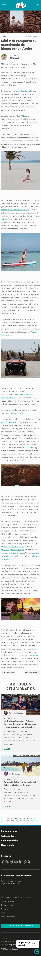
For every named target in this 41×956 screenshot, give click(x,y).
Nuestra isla (8, 845)
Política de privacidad (11, 944)
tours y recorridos (18, 413)
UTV (6, 524)
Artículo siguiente (31, 672)
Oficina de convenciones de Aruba (16, 897)
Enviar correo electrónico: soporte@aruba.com (13, 882)
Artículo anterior (9, 672)
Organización (7, 905)
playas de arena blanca (24, 91)
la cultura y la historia (14, 546)
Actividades (7, 835)
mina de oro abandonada (12, 553)
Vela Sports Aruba (9, 422)
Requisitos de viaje (29, 820)
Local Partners (8, 916)
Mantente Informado (21, 926)
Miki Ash (25, 116)
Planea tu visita (9, 840)
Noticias (5, 909)
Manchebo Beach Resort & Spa (15, 210)
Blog (4, 36)
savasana (29, 447)
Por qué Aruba (9, 831)
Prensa (4, 913)
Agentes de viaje (8, 901)
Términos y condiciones (11, 941)
